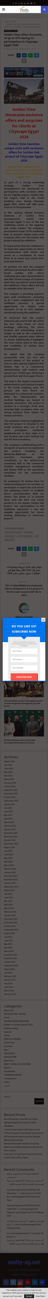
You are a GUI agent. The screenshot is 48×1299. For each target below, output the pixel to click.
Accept (29, 1296)
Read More (40, 1296)
